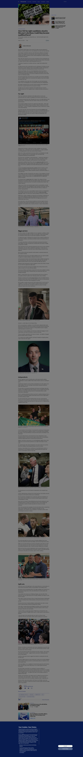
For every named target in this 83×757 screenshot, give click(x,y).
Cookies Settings (65, 748)
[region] (41, 739)
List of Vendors (22, 752)
